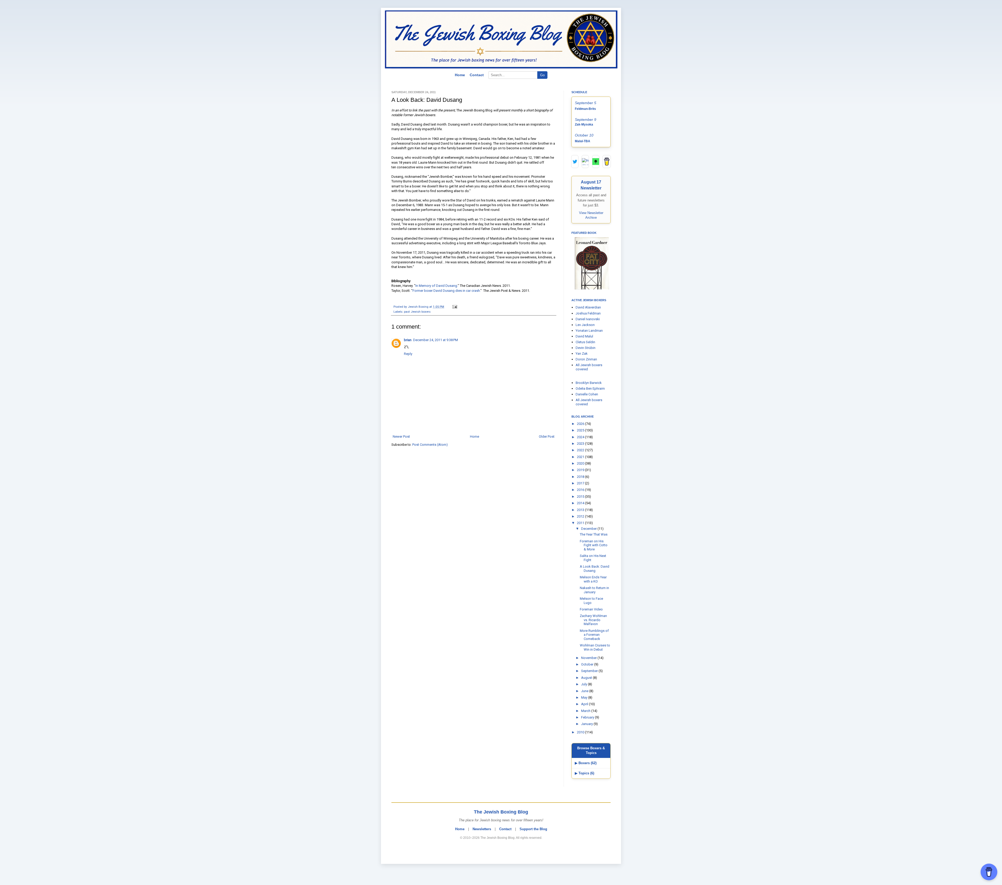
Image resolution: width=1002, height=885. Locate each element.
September (590, 671)
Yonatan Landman (589, 330)
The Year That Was (593, 534)
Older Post (546, 436)
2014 (581, 503)
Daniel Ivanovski (588, 319)
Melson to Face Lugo (591, 601)
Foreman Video (591, 609)
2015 (581, 496)
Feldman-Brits (585, 109)
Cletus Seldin (585, 342)
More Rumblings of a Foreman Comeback (594, 635)
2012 (581, 516)
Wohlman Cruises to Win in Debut (595, 647)
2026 (581, 424)
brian (407, 340)
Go (542, 75)
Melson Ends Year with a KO (593, 579)
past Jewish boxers (417, 311)
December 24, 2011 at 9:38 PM (435, 340)
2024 (581, 437)
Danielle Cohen (587, 394)
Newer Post (401, 436)
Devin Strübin (585, 348)
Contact (477, 75)
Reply (408, 354)
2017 (581, 483)
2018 (581, 477)
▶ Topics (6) (584, 773)
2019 (581, 470)
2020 (581, 463)
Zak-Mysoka (584, 124)
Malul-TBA (582, 141)
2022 (581, 450)
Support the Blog (533, 829)
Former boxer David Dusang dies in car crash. (446, 291)
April (585, 704)
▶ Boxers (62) (586, 763)
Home (460, 75)
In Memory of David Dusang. (436, 286)
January (587, 724)
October (587, 664)
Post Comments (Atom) (430, 445)
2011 (581, 523)
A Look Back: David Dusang (594, 569)
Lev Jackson (585, 325)
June (585, 691)
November (589, 658)
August (587, 678)
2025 (581, 430)
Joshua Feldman (588, 313)
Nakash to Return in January (594, 590)
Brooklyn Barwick (589, 383)
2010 (581, 732)
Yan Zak (582, 353)
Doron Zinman (586, 359)
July (584, 684)
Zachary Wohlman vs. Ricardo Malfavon (593, 620)
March (586, 711)
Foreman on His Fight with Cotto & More (593, 545)
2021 (581, 457)
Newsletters (482, 829)
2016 (581, 490)
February (588, 717)
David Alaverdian (588, 307)
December (589, 529)
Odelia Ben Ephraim (590, 388)
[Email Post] (454, 306)
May (584, 697)
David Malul (584, 336)
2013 (581, 510)
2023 (581, 444)
